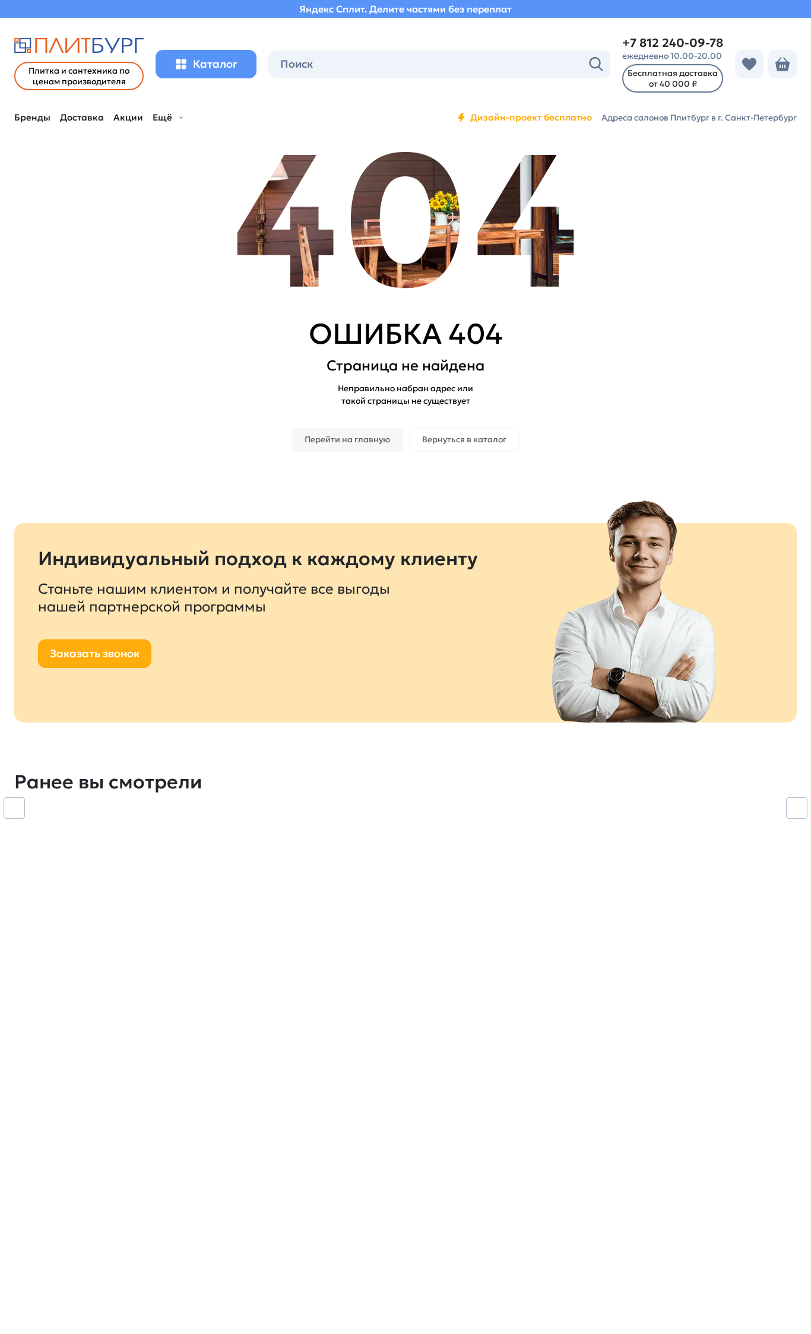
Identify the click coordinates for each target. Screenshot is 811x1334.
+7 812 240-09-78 (672, 42)
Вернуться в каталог (464, 439)
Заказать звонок (95, 653)
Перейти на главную (347, 439)
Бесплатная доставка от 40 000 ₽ (673, 78)
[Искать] (596, 64)
